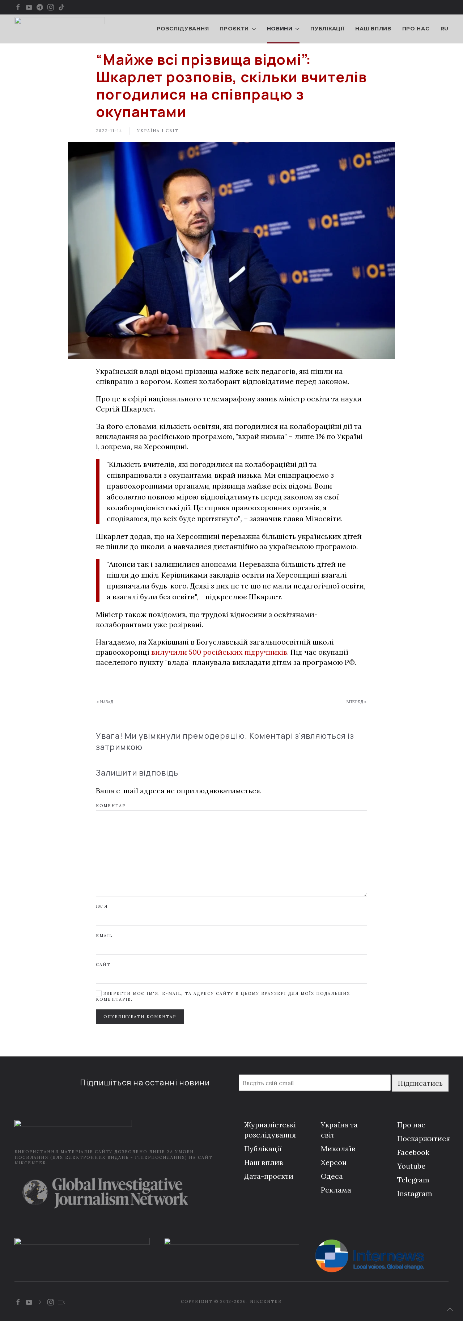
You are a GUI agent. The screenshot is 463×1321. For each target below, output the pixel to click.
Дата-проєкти (268, 1176)
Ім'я (102, 906)
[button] (450, 1309)
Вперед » (356, 701)
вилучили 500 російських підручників (219, 652)
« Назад (105, 701)
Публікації (327, 28)
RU (445, 28)
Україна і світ (157, 130)
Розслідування (183, 28)
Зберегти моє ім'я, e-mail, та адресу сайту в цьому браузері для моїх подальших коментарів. (223, 996)
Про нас (416, 28)
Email (104, 935)
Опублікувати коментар (139, 1016)
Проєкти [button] (234, 28)
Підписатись (420, 1083)
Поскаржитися (423, 1138)
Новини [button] (280, 28)
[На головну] (59, 28)
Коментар (111, 805)
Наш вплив (373, 28)
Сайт (103, 964)
